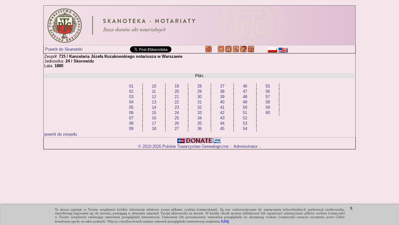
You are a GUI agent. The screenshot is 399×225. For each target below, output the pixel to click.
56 (268, 91)
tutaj (225, 221)
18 (154, 128)
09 (131, 128)
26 (177, 123)
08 (131, 123)
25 (177, 118)
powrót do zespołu (60, 134)
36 (199, 128)
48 (245, 96)
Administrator (245, 146)
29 (199, 91)
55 (268, 86)
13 (154, 102)
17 (154, 123)
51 (245, 112)
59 (268, 107)
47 (245, 91)
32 (199, 107)
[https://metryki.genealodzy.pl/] (199, 25)
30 (199, 96)
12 (154, 96)
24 (177, 112)
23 (177, 107)
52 (245, 118)
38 (222, 91)
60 (268, 112)
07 (131, 118)
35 (199, 123)
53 (245, 123)
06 (131, 112)
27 (177, 128)
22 (177, 102)
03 (131, 96)
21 (177, 96)
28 (199, 86)
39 (222, 96)
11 (154, 91)
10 (154, 86)
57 (268, 96)
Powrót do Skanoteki (64, 49)
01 (131, 86)
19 (177, 86)
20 (177, 91)
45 (222, 128)
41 (222, 107)
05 (131, 107)
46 (245, 86)
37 (222, 86)
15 (154, 112)
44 (222, 123)
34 (199, 118)
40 (222, 102)
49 (245, 102)
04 (131, 102)
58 (268, 102)
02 (131, 91)
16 (154, 118)
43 (222, 118)
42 (222, 112)
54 (245, 128)
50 (245, 107)
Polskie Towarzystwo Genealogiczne (195, 146)
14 (154, 107)
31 (199, 102)
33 (199, 112)
